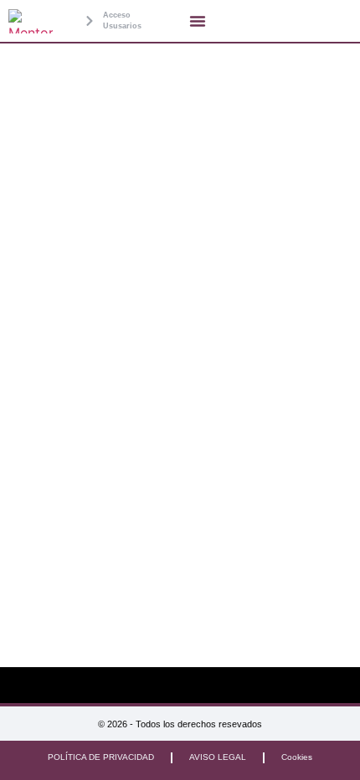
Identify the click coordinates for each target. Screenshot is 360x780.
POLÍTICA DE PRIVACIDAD (101, 757)
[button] (197, 20)
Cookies (296, 757)
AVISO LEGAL (217, 757)
